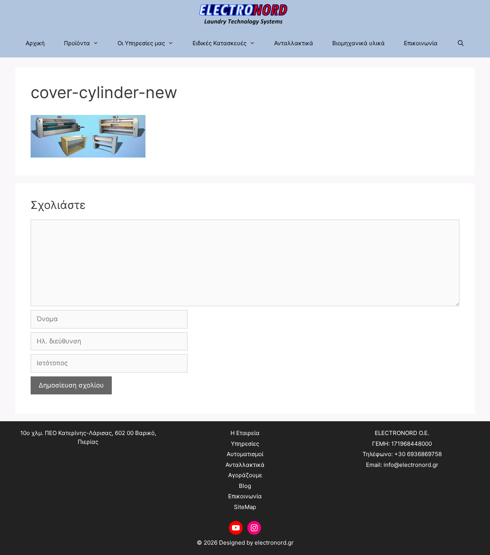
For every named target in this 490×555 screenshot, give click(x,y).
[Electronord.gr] (245, 14)
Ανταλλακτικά (293, 43)
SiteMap (245, 507)
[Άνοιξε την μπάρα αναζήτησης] (460, 43)
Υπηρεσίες (245, 443)
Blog (245, 485)
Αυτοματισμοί (245, 454)
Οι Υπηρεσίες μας (141, 43)
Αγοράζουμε (245, 475)
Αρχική (35, 43)
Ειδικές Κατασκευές (220, 43)
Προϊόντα (77, 43)
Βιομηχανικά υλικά (358, 43)
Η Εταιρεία (245, 433)
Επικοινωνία (421, 43)
